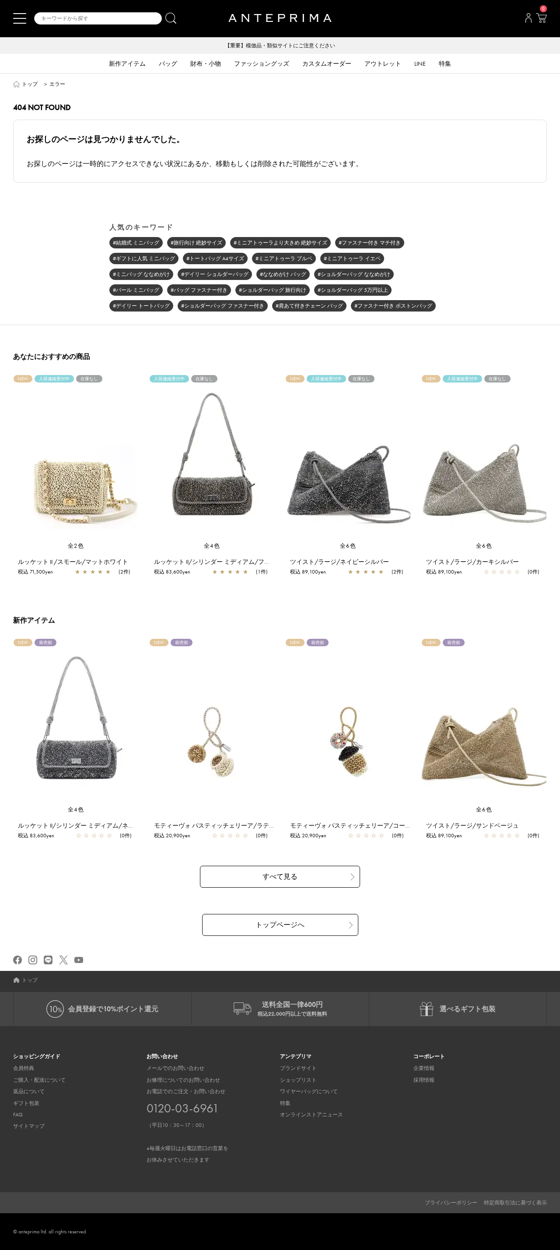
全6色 (348, 545)
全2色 (76, 545)
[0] (541, 21)
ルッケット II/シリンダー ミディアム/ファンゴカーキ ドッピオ (240, 562)
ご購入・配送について (39, 1080)
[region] (76, 458)
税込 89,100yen (308, 571)
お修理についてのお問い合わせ (183, 1080)
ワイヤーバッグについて (309, 1091)
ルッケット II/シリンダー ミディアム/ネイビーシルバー (94, 825)
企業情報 (423, 1068)
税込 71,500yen (35, 571)
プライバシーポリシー (451, 1202)
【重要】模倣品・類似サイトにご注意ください (280, 45)
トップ (30, 84)
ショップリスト (298, 1080)
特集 (285, 1103)
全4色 (212, 545)
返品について (29, 1091)
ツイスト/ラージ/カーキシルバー (472, 562)
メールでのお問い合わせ (175, 1068)
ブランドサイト (298, 1068)
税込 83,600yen (172, 571)
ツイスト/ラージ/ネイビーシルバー (339, 562)
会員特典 (23, 1068)
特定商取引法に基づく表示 (515, 1202)
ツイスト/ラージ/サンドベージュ (472, 825)
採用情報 (423, 1080)
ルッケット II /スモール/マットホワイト (73, 562)
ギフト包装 (26, 1103)
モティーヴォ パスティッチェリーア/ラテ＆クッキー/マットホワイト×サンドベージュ (273, 825)
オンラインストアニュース (311, 1114)
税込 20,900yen (172, 835)
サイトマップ (29, 1126)
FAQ (18, 1114)
